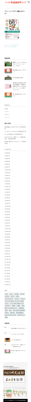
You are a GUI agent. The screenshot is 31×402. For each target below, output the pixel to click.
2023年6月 (7, 211)
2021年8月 (7, 267)
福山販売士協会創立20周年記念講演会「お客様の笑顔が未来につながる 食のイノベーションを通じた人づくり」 (19, 86)
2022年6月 (7, 242)
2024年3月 (7, 203)
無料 (6, 310)
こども (11, 294)
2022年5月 (7, 245)
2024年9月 (7, 189)
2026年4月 (7, 158)
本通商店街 (21, 308)
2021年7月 (7, 270)
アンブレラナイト (9, 298)
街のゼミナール (21, 315)
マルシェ (17, 298)
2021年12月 (8, 256)
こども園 (16, 294)
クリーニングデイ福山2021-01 (13, 45)
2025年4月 (7, 181)
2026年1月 (7, 167)
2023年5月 (7, 214)
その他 (6, 109)
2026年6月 (7, 153)
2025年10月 (8, 169)
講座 (6, 317)
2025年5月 (7, 178)
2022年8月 (7, 237)
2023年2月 (7, 223)
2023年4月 (7, 217)
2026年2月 (7, 164)
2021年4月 (7, 279)
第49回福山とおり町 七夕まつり (12, 127)
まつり (12, 296)
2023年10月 (8, 206)
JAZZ (6, 294)
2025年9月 (7, 172)
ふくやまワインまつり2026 (11, 131)
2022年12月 (8, 228)
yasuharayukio (13, 46)
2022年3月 (7, 251)
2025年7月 (7, 175)
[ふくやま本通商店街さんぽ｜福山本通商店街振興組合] (15, 2)
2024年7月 (7, 192)
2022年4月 (7, 248)
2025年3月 (7, 183)
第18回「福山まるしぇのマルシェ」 (13, 141)
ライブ (6, 303)
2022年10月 (8, 231)
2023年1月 (7, 225)
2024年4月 (7, 200)
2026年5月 (7, 155)
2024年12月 (8, 186)
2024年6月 (7, 195)
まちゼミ (7, 296)
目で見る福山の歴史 (18, 77)
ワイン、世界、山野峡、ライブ (16, 303)
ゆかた (17, 296)
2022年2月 (7, 253)
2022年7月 (7, 239)
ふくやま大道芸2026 (9, 134)
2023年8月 (7, 209)
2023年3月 (7, 220)
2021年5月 (7, 276)
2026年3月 (7, 161)
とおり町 (22, 294)
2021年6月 (7, 273)
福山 (10, 310)
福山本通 (12, 312)
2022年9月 (7, 234)
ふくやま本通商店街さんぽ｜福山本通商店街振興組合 (15, 400)
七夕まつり (7, 305)
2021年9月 (7, 265)
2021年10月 (8, 262)
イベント (7, 111)
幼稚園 (18, 305)
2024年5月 (7, 197)
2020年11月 (8, 284)
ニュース (7, 117)
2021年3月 (7, 281)
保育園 (13, 305)
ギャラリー (7, 114)
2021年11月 (8, 259)
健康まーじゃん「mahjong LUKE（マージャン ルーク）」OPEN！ (19, 64)
